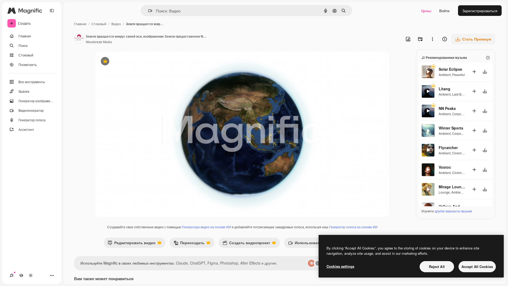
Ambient (445, 74)
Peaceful (458, 74)
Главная (80, 23)
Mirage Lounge (452, 186)
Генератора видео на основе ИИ (206, 227)
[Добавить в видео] (474, 72)
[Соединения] (11, 275)
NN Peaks (447, 108)
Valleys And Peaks (452, 206)
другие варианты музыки (453, 211)
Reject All (437, 266)
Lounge (444, 192)
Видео (116, 23)
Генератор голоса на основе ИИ (353, 227)
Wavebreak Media (99, 41)
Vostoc (445, 167)
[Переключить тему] (30, 275)
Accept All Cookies (477, 266)
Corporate (459, 113)
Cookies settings (340, 266)
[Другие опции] (432, 39)
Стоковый (99, 23)
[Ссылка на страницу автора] (79, 39)
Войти (444, 10)
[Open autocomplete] (148, 11)
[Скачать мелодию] (484, 72)
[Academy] (21, 275)
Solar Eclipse (450, 69)
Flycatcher (448, 147)
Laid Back (459, 94)
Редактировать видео (132, 244)
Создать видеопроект (246, 244)
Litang (444, 88)
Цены (426, 10)
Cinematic (459, 153)
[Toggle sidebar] (52, 10)
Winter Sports (451, 128)
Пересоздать (189, 244)
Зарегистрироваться (479, 10)
